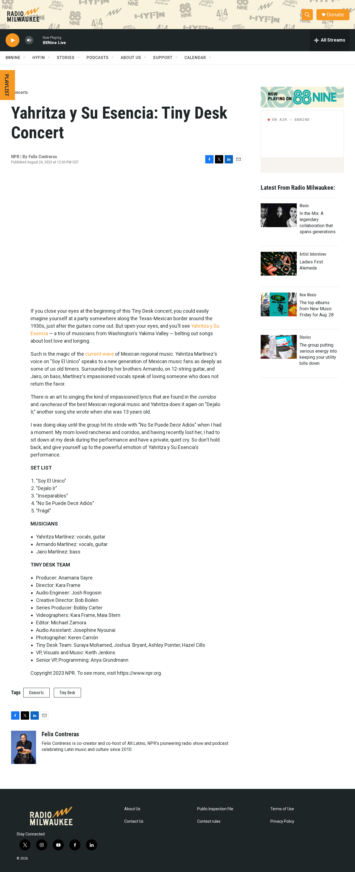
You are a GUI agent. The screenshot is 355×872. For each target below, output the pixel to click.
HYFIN (38, 57)
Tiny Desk (67, 692)
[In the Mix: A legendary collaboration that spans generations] (279, 215)
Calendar (195, 57)
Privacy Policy (282, 821)
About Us (132, 809)
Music (304, 205)
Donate (335, 14)
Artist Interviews (313, 254)
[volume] (29, 40)
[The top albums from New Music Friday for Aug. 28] (279, 304)
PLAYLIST (7, 85)
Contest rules (208, 821)
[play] (12, 40)
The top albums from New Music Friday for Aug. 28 (317, 308)
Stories (305, 337)
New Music (308, 294)
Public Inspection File (215, 809)
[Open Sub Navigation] (24, 57)
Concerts (19, 92)
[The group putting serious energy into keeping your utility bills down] (279, 347)
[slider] (38, 40)
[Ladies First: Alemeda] (279, 264)
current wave (99, 354)
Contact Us (133, 821)
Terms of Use (282, 809)
